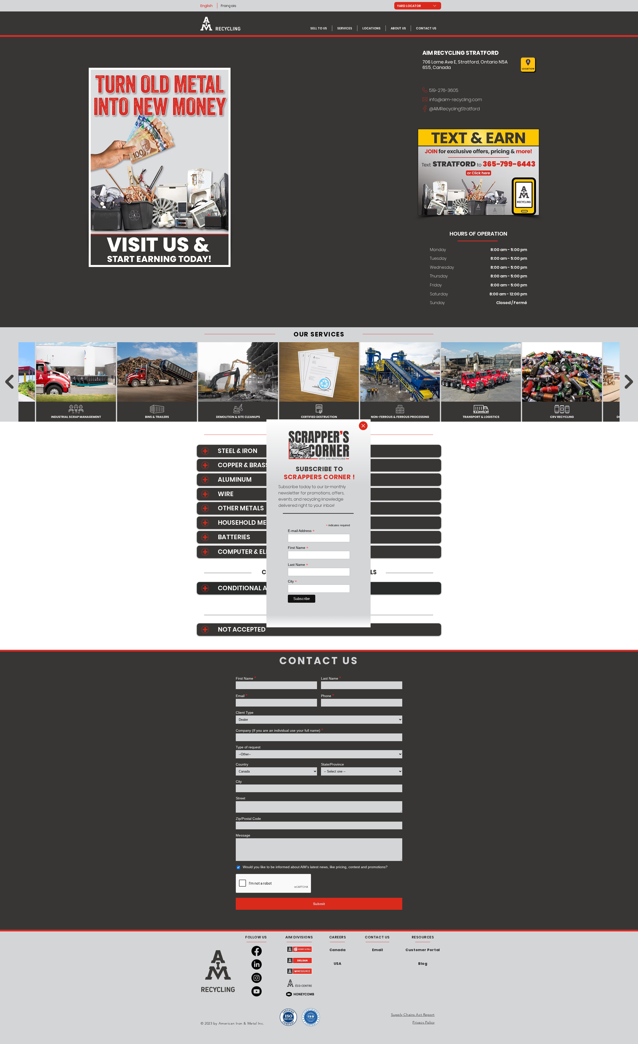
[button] (363, 425)
